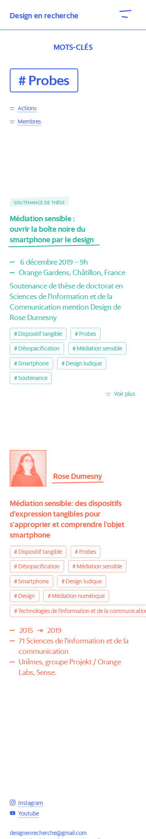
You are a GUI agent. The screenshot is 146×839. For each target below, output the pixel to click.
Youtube (28, 813)
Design (26, 596)
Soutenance (32, 378)
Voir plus (124, 393)
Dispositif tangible (40, 333)
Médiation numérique (78, 596)
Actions (27, 108)
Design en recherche (44, 15)
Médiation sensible (99, 348)
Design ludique (84, 363)
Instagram (30, 803)
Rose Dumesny (77, 476)
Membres (29, 121)
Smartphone (33, 363)
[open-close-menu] (126, 13)
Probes (87, 333)
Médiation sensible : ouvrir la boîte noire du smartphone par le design (52, 229)
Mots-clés (73, 47)
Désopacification (39, 348)
